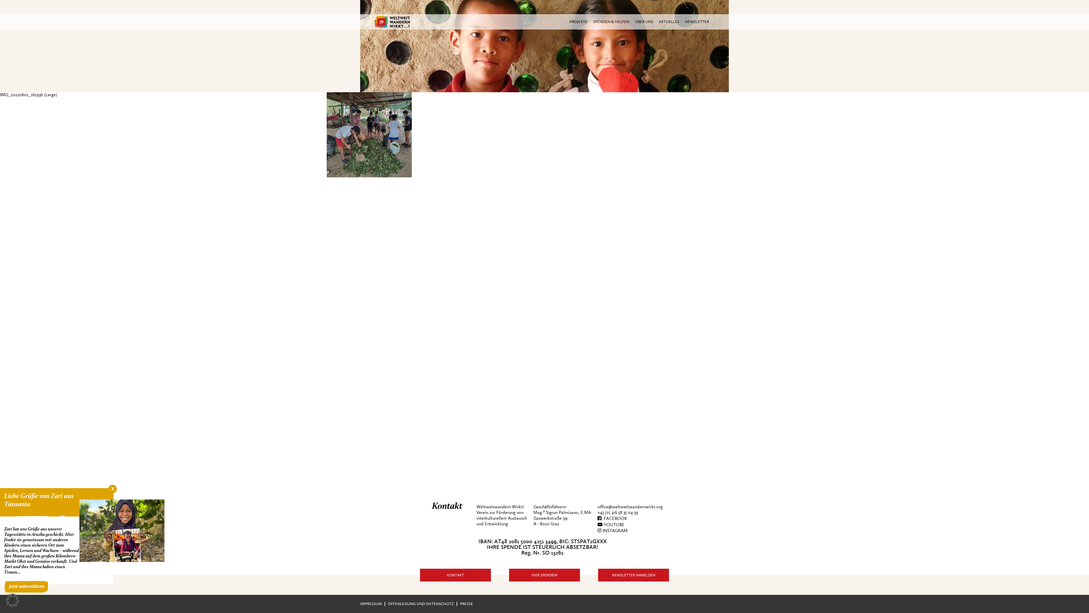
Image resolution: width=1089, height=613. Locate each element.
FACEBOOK (614, 518)
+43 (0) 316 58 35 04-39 (618, 512)
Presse (466, 604)
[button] (12, 600)
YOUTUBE (613, 524)
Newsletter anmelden (633, 575)
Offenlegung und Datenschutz (421, 604)
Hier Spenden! (544, 575)
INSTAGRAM (615, 530)
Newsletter (697, 22)
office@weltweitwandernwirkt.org (630, 506)
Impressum (371, 604)
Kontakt (455, 575)
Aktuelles (669, 22)
